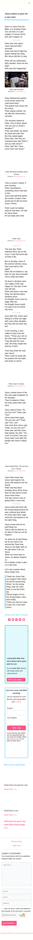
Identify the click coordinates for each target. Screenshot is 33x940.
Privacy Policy (14, 739)
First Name (12, 718)
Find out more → (16, 680)
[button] (9, 619)
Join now (16, 728)
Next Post (16, 846)
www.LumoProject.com (19, 176)
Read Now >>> (10, 789)
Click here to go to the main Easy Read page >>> (15, 824)
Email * (10, 708)
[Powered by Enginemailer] (19, 752)
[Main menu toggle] (29, 3)
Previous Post (16, 841)
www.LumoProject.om (19, 91)
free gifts (18, 702)
